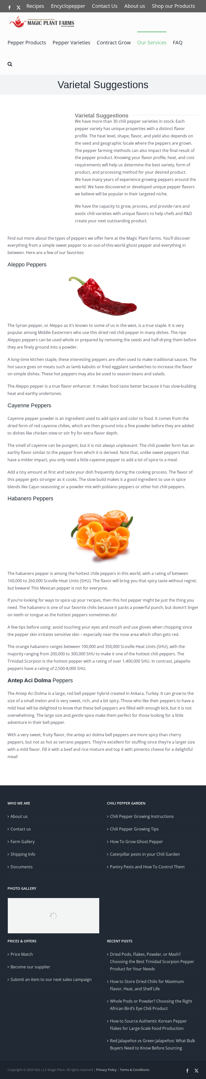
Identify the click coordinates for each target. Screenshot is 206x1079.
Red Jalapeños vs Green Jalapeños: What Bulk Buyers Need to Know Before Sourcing (152, 1044)
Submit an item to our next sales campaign (51, 979)
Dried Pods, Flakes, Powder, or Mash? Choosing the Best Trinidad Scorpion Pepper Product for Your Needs (152, 961)
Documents (22, 867)
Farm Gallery (23, 841)
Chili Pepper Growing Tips (134, 829)
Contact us (21, 829)
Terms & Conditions (134, 1069)
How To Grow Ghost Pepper (136, 841)
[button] (10, 63)
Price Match (22, 954)
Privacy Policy (106, 1069)
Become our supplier (30, 967)
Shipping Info (23, 854)
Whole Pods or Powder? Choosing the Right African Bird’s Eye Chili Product (151, 1004)
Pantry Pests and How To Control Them (147, 867)
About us (19, 816)
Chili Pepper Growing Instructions (142, 816)
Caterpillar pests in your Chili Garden (145, 854)
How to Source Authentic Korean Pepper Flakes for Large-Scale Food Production (148, 1024)
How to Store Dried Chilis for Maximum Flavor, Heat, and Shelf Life (147, 985)
